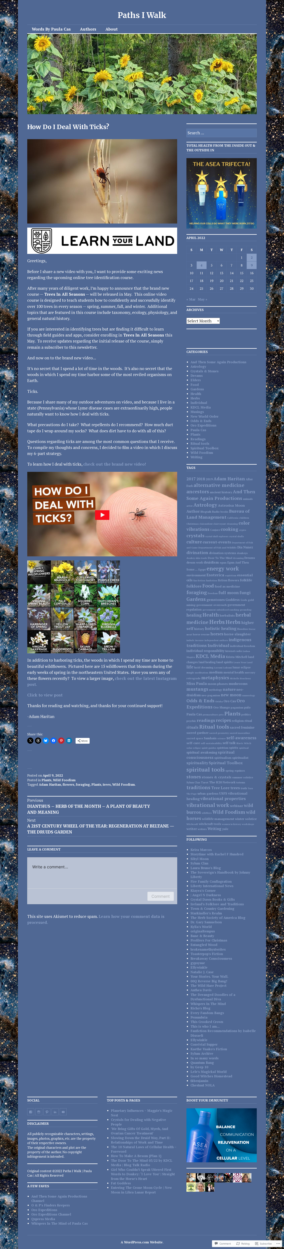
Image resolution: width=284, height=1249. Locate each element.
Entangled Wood (203, 944)
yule (225, 829)
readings (206, 720)
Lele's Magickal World (208, 1071)
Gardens (197, 389)
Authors (88, 29)
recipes (223, 720)
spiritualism (222, 758)
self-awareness (241, 737)
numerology (248, 695)
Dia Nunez (245, 547)
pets (221, 714)
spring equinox (235, 770)
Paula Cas (198, 430)
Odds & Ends (200, 421)
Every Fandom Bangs (207, 1013)
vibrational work (207, 805)
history (199, 629)
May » (202, 299)
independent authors (216, 640)
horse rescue (201, 634)
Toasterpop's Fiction (206, 954)
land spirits (224, 662)
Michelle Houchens (240, 678)
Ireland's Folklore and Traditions (217, 904)
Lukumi (227, 667)
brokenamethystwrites (208, 949)
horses (216, 633)
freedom (213, 593)
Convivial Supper (204, 1044)
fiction (222, 580)
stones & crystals (216, 777)
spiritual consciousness (210, 755)
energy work (223, 568)
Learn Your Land (243, 662)
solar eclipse (193, 747)
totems (240, 782)
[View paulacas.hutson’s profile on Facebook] (30, 1111)
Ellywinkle (198, 967)
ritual (248, 721)
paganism (237, 707)
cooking (229, 529)
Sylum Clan (193, 782)
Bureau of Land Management (218, 514)
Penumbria (198, 1017)
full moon (229, 592)
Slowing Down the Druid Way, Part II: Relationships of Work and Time (141, 1140)
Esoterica (215, 574)
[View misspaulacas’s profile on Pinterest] (46, 1111)
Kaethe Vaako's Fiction (208, 1049)
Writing (196, 457)
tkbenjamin (199, 1081)
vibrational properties (223, 798)
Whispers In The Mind (208, 1003)
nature (229, 689)
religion (238, 721)
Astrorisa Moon (231, 505)
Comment (160, 896)
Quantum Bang (202, 1062)
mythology (215, 689)
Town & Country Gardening (212, 908)
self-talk (229, 743)
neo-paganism (211, 695)
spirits (233, 748)
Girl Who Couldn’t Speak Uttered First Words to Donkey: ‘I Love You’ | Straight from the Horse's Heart (143, 1174)
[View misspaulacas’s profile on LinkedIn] (55, 1111)
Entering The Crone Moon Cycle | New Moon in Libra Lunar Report (141, 1189)
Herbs (195, 398)
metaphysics (215, 678)
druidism (211, 562)
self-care (193, 743)
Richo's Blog (200, 1008)
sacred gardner (197, 733)
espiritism (230, 575)
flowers (68, 784)
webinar (236, 806)
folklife (246, 580)
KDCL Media (200, 407)
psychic (191, 721)
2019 (209, 479)
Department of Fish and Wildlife (217, 547)
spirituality (197, 762)
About (111, 29)
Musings (197, 411)
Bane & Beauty (202, 936)
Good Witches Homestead (211, 1076)
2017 (191, 478)
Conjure (215, 530)
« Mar (191, 299)
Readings (198, 439)
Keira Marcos (201, 849)
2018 (200, 478)
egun (223, 562)
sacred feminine (242, 727)
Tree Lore (220, 787)
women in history (231, 824)
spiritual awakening (201, 752)
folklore (194, 586)
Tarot (204, 782)
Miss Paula (196, 683)
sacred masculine (240, 732)
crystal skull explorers (216, 536)
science (221, 738)
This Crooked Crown (206, 1021)
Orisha (219, 701)
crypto (242, 530)
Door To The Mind (220, 558)
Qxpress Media (43, 1219)
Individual (198, 402)
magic (190, 672)
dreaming (238, 558)
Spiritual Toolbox (204, 448)
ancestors (197, 491)
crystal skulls (236, 536)
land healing (207, 662)
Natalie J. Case (202, 972)
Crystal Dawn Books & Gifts (212, 899)
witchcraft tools (210, 824)
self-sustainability (211, 743)
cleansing (232, 523)
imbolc (190, 640)
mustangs (197, 689)
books (224, 511)
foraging (83, 784)
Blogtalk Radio (210, 511)
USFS (223, 793)
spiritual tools (205, 769)
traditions (198, 787)
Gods (244, 600)
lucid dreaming (203, 667)
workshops (248, 824)
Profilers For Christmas (208, 940)
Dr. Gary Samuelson (206, 922)
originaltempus (202, 931)
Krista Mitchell (236, 657)
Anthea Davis (201, 990)
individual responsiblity (205, 650)
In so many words (204, 1058)
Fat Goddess (121, 1183)
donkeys (242, 553)
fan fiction (199, 580)
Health (195, 393)
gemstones (216, 599)
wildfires (207, 812)
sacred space (194, 738)
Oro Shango (221, 707)
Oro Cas (230, 701)
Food (194, 384)
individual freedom (242, 646)
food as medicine (227, 586)
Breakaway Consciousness (211, 958)
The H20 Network (222, 782)
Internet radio (233, 651)
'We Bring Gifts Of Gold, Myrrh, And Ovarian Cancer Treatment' (139, 1130)
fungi (245, 592)
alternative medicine (219, 485)
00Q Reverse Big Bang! (208, 981)
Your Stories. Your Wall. (209, 976)
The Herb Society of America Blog (217, 917)
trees (107, 784)
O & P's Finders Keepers (50, 1205)
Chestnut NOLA (202, 1085)
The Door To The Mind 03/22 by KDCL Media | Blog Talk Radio (141, 1162)
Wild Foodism (64, 780)
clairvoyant (219, 523)
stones (193, 777)
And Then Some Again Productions (218, 362)
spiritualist (240, 758)
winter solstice (246, 819)
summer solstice (242, 777)
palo (247, 707)
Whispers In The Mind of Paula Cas (59, 1223)
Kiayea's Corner (203, 890)
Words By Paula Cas (51, 29)
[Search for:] (221, 133)
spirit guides (209, 748)
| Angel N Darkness (205, 895)
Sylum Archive (201, 1053)
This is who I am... (205, 1026)
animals (248, 499)
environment (196, 575)
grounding (245, 609)
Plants (46, 780)
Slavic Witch (243, 743)
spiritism (222, 748)
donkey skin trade (196, 558)
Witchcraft (192, 824)
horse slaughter (237, 634)
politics (246, 714)
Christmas (192, 523)
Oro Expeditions (203, 425)
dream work (194, 562)
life (189, 667)
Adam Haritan (50, 784)
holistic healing (220, 628)
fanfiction (211, 580)
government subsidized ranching (220, 609)
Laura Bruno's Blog (205, 868)
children (244, 517)
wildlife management (218, 819)
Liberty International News (211, 886)
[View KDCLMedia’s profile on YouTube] (63, 1111)
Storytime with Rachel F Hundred (216, 854)
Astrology (198, 366)
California (232, 517)
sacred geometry (219, 732)
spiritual (244, 747)
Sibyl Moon (199, 859)
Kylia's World (201, 926)
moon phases (218, 684)
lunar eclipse (242, 667)
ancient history (221, 492)
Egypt (202, 569)
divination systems (222, 553)
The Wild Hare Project (208, 985)
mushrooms (238, 683)
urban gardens (208, 793)
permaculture (210, 714)
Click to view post (45, 695)
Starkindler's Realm (206, 913)
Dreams (196, 375)
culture (194, 542)
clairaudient (206, 524)
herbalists (227, 615)
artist (189, 505)
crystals (195, 535)
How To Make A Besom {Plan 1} (136, 1156)
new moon (231, 694)
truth (244, 788)
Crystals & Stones (204, 371)
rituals (192, 727)
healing (194, 615)
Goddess (232, 599)
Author (193, 511)
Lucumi (218, 667)
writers (202, 829)
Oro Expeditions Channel (51, 1214)
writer (191, 829)
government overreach (211, 605)
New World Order (204, 416)
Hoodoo (242, 629)
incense (199, 640)
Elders (195, 380)
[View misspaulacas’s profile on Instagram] (38, 1111)
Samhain (210, 738)
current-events (217, 542)
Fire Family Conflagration (211, 881)
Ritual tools (199, 443)
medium (216, 672)
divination (197, 552)
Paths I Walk (142, 15)
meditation (201, 672)
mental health (234, 672)
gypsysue (197, 963)
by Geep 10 (199, 1067)
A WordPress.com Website (142, 1242)
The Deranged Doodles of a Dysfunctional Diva (212, 996)
